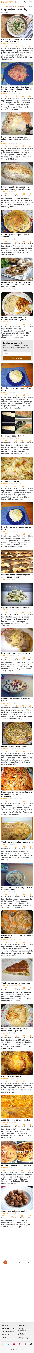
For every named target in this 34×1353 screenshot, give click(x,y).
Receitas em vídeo (8, 1328)
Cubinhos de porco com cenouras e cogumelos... (17, 936)
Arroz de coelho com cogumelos (15, 1120)
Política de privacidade (22, 1329)
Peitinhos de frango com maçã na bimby (16, 389)
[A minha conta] (21, 2)
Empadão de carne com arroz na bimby (15, 700)
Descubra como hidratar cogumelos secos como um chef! (17, 576)
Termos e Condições (21, 1334)
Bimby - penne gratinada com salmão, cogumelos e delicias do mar (15, 139)
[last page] (29, 1262)
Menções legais (24, 1338)
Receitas (5, 1325)
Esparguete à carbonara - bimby (15, 607)
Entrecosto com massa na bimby (15, 653)
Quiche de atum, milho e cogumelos (17, 842)
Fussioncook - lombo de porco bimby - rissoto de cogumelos (14, 318)
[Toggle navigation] (30, 2)
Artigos (4, 1337)
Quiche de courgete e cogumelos (15, 983)
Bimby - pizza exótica (10, 481)
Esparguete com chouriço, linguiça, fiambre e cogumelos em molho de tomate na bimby (16, 89)
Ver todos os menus (9, 1331)
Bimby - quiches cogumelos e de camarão (15, 236)
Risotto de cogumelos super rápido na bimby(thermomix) (16, 40)
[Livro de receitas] (16, 2)
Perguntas (5, 1334)
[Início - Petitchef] (2, 6)
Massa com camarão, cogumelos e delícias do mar (16, 888)
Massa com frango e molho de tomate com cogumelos (14, 1030)
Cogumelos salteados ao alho (14, 1211)
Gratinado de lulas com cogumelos (16, 1165)
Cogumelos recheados (11, 1076)
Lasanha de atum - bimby (12, 436)
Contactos (22, 1325)
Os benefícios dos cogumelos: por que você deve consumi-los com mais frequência (16, 284)
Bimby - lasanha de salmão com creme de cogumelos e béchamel (15, 188)
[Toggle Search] (25, 2)
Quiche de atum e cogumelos (14, 746)
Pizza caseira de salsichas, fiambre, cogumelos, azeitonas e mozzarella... (16, 794)
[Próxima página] (24, 1262)
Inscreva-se (17, 358)
